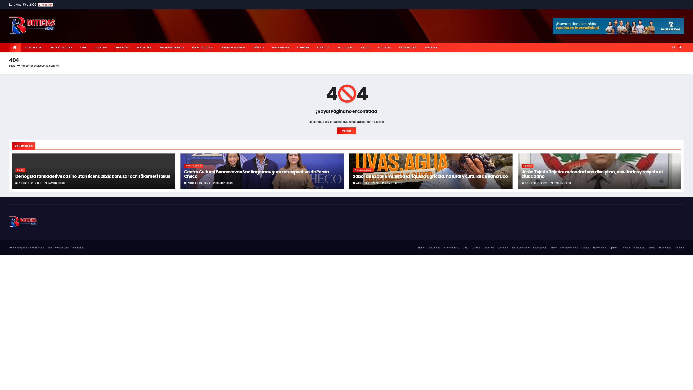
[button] (673, 47)
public (20, 170)
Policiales (345, 47)
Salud (365, 47)
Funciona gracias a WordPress (27, 247)
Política (323, 47)
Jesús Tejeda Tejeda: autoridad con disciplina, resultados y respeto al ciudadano (592, 174)
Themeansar (77, 247)
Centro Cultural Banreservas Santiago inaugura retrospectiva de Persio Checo (256, 174)
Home (421, 247)
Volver (346, 131)
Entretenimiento (172, 47)
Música (258, 47)
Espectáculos (202, 47)
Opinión (303, 47)
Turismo (430, 47)
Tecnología (408, 47)
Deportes (122, 47)
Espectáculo (540, 247)
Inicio (12, 65)
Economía (144, 47)
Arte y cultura (61, 47)
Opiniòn (527, 165)
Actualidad (33, 47)
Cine (83, 47)
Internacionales (233, 47)
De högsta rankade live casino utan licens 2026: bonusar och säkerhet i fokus (92, 176)
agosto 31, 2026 (30, 183)
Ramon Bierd (56, 183)
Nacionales (280, 47)
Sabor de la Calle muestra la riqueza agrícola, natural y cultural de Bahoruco (430, 176)
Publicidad (639, 247)
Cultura (100, 47)
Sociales (384, 47)
